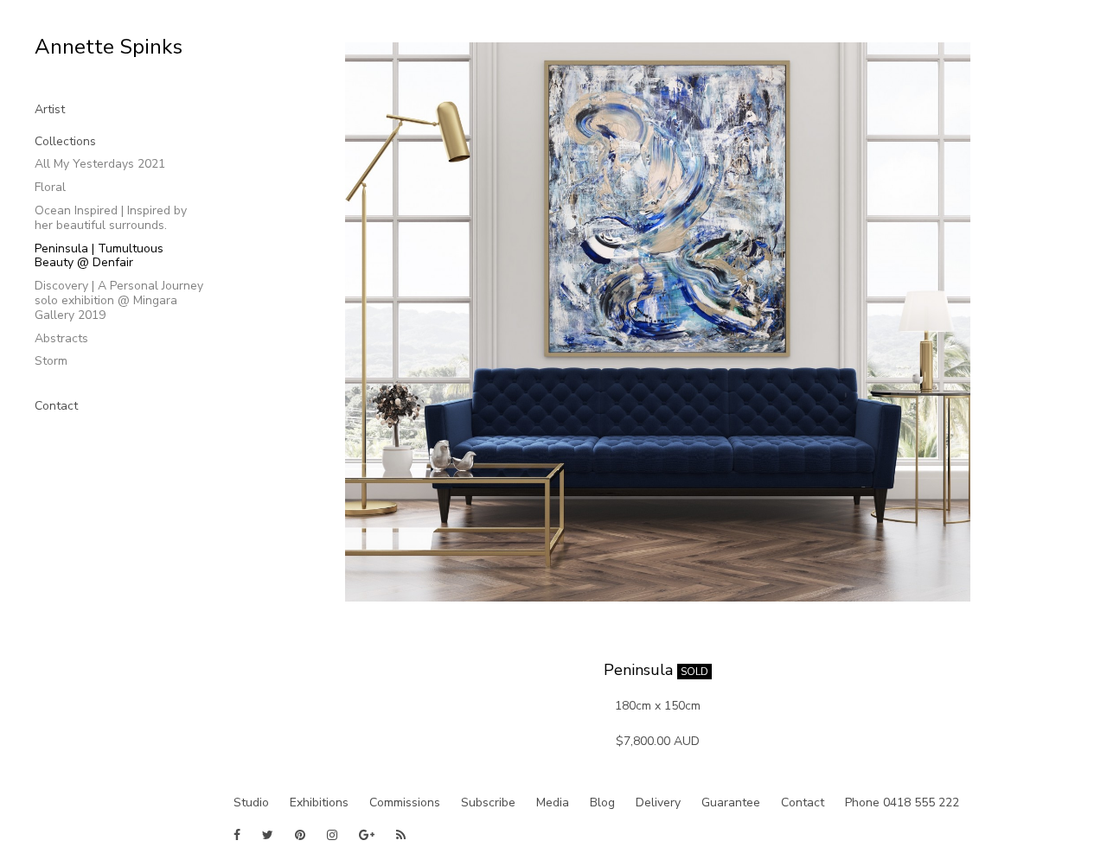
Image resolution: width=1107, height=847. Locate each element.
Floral (50, 187)
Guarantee (730, 802)
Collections (65, 141)
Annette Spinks (108, 46)
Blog (602, 802)
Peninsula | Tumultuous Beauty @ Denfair (99, 255)
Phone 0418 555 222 (902, 802)
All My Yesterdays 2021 (100, 164)
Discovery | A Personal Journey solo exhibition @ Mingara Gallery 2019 (119, 300)
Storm (51, 361)
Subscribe (488, 802)
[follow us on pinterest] (300, 835)
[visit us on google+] (366, 835)
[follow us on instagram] (332, 835)
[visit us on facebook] (237, 835)
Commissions (404, 802)
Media (552, 802)
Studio (251, 802)
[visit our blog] (400, 835)
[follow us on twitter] (267, 835)
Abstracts (61, 338)
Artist (50, 109)
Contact (56, 406)
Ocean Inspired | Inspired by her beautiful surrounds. (111, 217)
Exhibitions (319, 802)
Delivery (658, 802)
